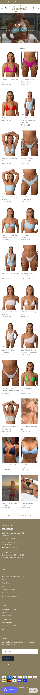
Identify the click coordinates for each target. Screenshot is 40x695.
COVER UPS (6, 619)
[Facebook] (2, 664)
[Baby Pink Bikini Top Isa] (29, 297)
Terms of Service (8, 590)
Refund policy (7, 593)
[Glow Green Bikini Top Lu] (29, 373)
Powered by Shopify (22, 687)
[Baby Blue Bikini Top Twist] (29, 450)
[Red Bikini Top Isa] (10, 103)
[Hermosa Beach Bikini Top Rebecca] (10, 411)
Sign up (7, 658)
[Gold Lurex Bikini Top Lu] (29, 411)
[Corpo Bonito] (20, 8)
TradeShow (6, 583)
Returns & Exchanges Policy (13, 576)
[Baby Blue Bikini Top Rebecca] (10, 182)
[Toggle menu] (2, 8)
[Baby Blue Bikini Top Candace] (29, 220)
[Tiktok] (8, 664)
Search (4, 586)
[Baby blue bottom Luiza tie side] (29, 143)
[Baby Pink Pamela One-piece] (10, 335)
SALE (4, 629)
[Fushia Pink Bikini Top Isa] (10, 64)
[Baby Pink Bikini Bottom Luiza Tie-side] (29, 258)
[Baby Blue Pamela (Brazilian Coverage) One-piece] (29, 103)
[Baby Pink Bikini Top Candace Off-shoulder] (29, 335)
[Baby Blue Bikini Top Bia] (10, 143)
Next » (31, 516)
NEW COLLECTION (9, 609)
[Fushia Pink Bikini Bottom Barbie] (29, 64)
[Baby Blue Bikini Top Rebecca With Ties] (10, 220)
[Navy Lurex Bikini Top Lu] (10, 450)
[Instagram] (5, 664)
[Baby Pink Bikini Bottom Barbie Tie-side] (10, 373)
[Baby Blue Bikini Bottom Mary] (29, 182)
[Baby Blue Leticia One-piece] (10, 258)
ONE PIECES (7, 616)
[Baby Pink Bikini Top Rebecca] (10, 297)
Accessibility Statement (11, 596)
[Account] (33, 8)
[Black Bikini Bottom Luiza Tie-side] (29, 488)
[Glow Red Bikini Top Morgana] (10, 488)
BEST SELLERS (7, 623)
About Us (5, 573)
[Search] (7, 8)
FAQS (4, 579)
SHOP (4, 612)
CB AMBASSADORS (9, 626)
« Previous (10, 516)
